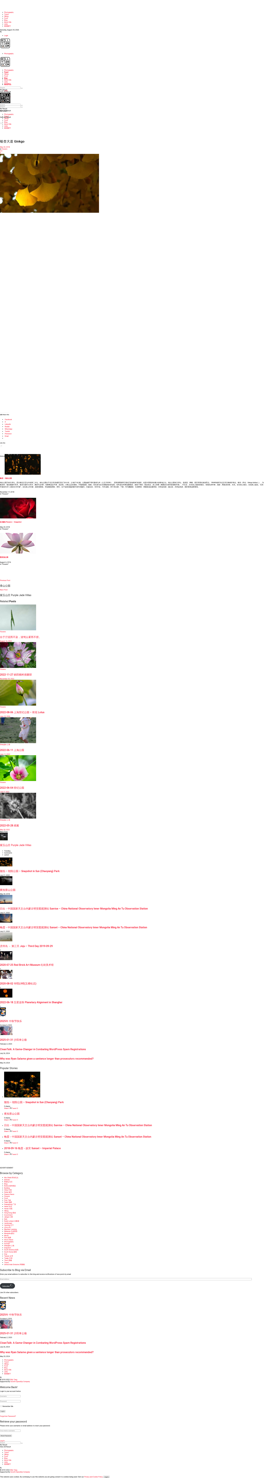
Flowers (4, 149)
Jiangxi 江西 (8, 1217)
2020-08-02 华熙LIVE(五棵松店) (18, 983)
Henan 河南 (8, 1209)
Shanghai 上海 (5, 745)
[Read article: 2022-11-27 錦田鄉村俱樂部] (132, 655)
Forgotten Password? (8, 1416)
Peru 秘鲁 (7, 1238)
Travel (6, 14)
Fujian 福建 (8, 1202)
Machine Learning (10, 1229)
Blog (5, 20)
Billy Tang (13, 1380)
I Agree (106, 1477)
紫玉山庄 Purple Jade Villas (15, 845)
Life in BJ (7, 1227)
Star (5, 1254)
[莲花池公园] (18, 553)
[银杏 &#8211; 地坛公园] (23, 474)
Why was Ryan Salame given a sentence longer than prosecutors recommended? (47, 1058)
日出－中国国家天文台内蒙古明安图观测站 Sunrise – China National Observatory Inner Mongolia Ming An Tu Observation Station (74, 908)
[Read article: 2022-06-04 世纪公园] (132, 768)
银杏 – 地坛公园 (6, 478)
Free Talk (7, 1200)
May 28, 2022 (5, 830)
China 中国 (8, 1190)
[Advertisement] (50, 4)
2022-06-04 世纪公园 (12, 787)
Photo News (8, 1240)
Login (6, 36)
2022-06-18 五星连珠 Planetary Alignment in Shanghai (31, 1002)
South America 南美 (11, 1250)
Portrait (7, 1244)
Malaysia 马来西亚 (10, 1231)
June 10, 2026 (5, 716)
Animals (7, 1180)
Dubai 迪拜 (8, 1192)
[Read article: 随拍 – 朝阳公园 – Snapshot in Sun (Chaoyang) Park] (134, 1085)
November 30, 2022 (7, 679)
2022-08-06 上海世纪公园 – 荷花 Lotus (22, 712)
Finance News (9, 1194)
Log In (2, 1441)
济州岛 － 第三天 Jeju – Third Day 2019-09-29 (26, 946)
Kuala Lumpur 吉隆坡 (11, 1221)
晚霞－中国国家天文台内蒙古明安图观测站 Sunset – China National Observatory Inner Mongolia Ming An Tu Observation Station (73, 927)
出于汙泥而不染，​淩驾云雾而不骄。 (20, 637)
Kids (5, 1219)
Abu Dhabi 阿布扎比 (11, 1178)
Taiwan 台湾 (8, 1256)
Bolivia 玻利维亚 (10, 1186)
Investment (8, 1215)
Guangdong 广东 (10, 1204)
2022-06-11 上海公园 (12, 750)
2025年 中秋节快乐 (11, 1021)
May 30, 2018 (5, 147)
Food (6, 18)
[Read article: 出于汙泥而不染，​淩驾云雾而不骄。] (132, 618)
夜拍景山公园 (7, 889)
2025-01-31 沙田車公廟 (13, 1039)
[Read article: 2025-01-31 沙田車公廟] (132, 1324)
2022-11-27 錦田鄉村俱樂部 (16, 674)
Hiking (6, 16)
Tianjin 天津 (8, 1258)
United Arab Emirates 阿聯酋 (14, 1264)
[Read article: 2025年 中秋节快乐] (132, 1305)
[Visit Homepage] (5, 48)
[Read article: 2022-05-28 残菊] (132, 806)
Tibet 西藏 (8, 1260)
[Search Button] (22, 105)
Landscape (8, 1223)
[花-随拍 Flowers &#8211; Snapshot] (18, 518)
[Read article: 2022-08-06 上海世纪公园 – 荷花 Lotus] (132, 693)
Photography (9, 12)
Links (6, 24)
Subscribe (6, 1286)
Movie (6, 1236)
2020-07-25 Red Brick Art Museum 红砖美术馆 (27, 964)
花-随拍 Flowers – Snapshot (11, 522)
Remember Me (7, 1406)
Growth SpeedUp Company (20, 1382)
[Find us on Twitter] (1, 32)
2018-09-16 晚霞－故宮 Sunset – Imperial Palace (32, 1148)
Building (7, 1188)
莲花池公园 (4, 557)
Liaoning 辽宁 (9, 1225)
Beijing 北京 (8, 1182)
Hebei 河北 (8, 1206)
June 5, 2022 (4, 792)
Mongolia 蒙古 (9, 1233)
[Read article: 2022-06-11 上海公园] (132, 730)
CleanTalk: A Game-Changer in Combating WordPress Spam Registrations (43, 1049)
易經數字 (7, 26)
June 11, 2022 (5, 754)
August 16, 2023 (6, 641)
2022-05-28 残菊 (9, 825)
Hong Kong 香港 (10, 1213)
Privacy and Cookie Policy (93, 1477)
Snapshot (7, 1248)
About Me (7, 22)
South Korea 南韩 (10, 1252)
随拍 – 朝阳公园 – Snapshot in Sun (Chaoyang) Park (30, 871)
